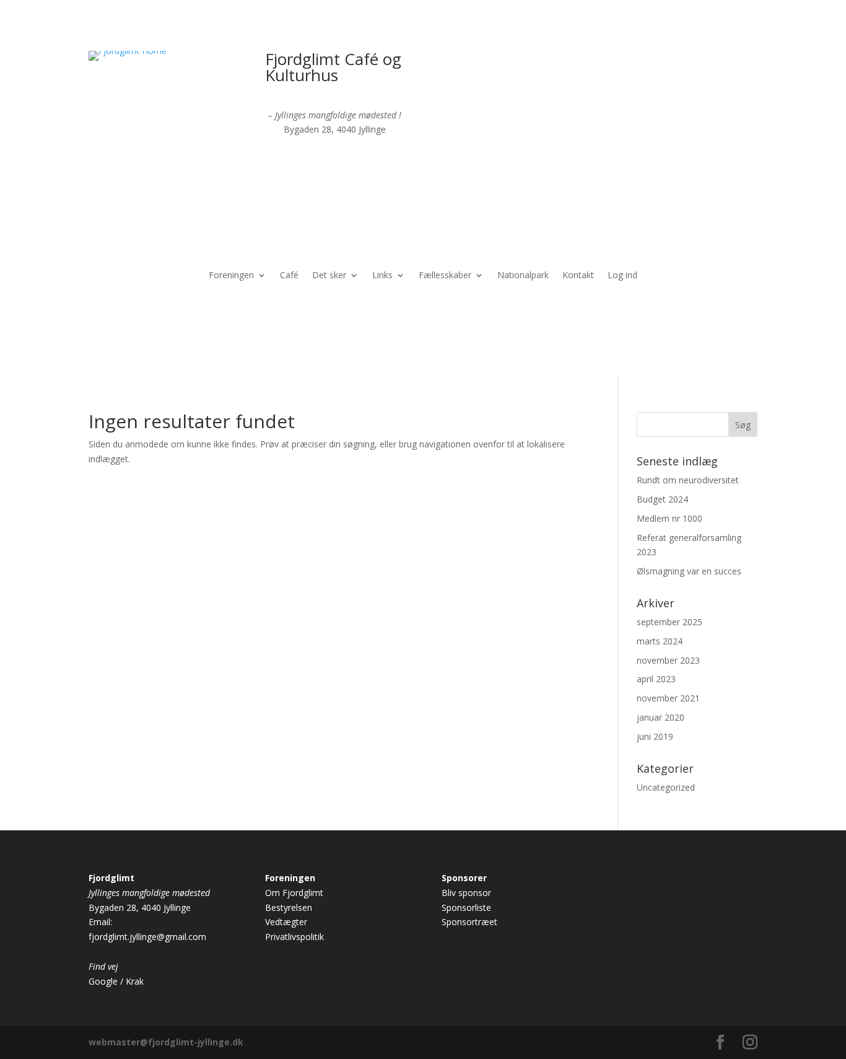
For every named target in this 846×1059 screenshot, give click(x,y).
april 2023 (656, 679)
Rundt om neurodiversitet (688, 480)
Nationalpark (523, 276)
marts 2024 (659, 641)
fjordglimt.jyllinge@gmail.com (147, 937)
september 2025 (669, 622)
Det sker (329, 276)
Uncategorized (666, 787)
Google (103, 981)
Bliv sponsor (466, 893)
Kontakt (578, 276)
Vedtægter (286, 922)
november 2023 (668, 660)
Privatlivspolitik (294, 937)
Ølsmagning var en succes (689, 571)
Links (382, 276)
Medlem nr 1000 (669, 518)
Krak (135, 981)
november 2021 (668, 698)
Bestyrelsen (288, 907)
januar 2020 (660, 717)
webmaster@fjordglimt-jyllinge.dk (166, 1042)
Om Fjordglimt (294, 893)
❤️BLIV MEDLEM (679, 66)
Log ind (622, 276)
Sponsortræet (469, 922)
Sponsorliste (466, 907)
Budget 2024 (662, 499)
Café (289, 276)
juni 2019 (655, 736)
